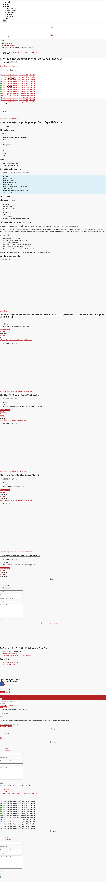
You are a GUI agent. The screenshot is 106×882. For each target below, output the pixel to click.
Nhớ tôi (4, 705)
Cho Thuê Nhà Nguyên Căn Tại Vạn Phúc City (20, 395)
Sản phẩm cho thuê (6, 66)
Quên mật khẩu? (11, 705)
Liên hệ (5, 21)
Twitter (18, 52)
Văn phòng (10, 16)
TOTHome (3, 331)
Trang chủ (6, 2)
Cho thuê (6, 6)
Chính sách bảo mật (9, 681)
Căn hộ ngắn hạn (12, 8)
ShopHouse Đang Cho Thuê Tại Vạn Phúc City (20, 475)
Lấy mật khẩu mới (6, 726)
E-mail (35, 52)
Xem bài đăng (7, 588)
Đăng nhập (4, 707)
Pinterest (24, 52)
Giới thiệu (6, 4)
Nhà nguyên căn (11, 12)
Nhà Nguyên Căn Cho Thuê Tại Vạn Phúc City (20, 555)
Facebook (13, 52)
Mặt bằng (10, 14)
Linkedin (30, 52)
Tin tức (5, 18)
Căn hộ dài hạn (11, 10)
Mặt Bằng (3, 340)
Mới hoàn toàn (28, 340)
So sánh (2, 692)
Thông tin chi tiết (5, 329)
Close (7, 692)
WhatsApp (6, 52)
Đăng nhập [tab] (6, 695)
